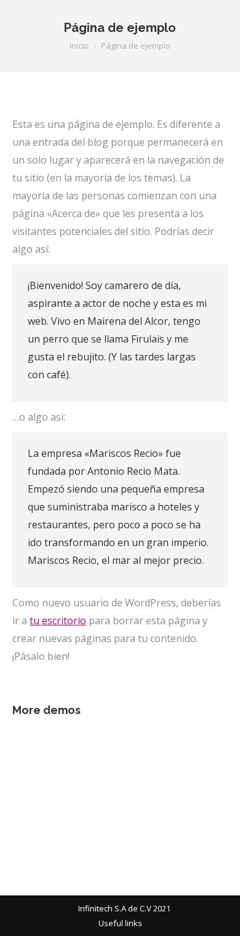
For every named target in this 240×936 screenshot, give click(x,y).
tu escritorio (58, 620)
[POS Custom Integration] (130, 754)
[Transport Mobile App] (83, 754)
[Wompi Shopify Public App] (36, 754)
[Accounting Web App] (83, 801)
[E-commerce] (36, 801)
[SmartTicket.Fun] (178, 754)
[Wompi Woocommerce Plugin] (130, 801)
